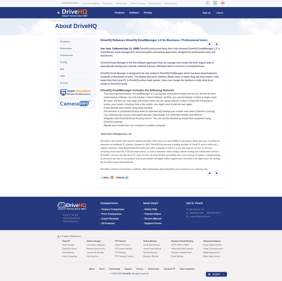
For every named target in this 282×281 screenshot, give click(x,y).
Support (128, 269)
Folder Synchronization (213, 249)
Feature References (72, 236)
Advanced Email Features (182, 249)
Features (120, 12)
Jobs (62, 76)
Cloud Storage (68, 245)
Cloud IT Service (70, 215)
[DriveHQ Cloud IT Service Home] (72, 12)
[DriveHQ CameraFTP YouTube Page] (222, 3)
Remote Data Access (96, 249)
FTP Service (120, 241)
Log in (220, 12)
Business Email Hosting (182, 241)
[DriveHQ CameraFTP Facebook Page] (207, 3)
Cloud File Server (69, 249)
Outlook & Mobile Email (181, 252)
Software (134, 12)
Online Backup (150, 241)
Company (65, 41)
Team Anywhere (170, 3)
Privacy (139, 269)
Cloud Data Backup (151, 245)
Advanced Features (212, 241)
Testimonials (66, 55)
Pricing (148, 12)
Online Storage (93, 241)
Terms (102, 269)
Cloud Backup (68, 252)
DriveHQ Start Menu (70, 3)
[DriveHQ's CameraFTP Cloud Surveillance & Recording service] (76, 103)
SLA (62, 69)
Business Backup (150, 256)
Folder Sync (107, 3)
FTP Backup (120, 252)
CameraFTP (169, 269)
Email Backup (177, 256)
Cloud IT (66, 241)
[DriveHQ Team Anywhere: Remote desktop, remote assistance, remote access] (76, 92)
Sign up (206, 12)
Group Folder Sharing (212, 245)
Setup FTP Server (122, 245)
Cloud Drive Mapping (90, 3)
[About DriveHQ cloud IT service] (72, 207)
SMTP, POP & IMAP (180, 245)
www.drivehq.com (199, 169)
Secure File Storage (95, 252)
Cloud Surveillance (71, 218)
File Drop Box (121, 3)
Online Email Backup (152, 249)
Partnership (66, 48)
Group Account (155, 3)
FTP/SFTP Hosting (138, 3)
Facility (63, 62)
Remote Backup (150, 252)
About (91, 269)
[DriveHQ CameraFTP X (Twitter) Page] (215, 3)
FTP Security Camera (124, 256)
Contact (64, 83)
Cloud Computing (69, 256)
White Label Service (211, 256)
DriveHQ (127, 273)
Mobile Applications (211, 252)
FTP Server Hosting (123, 249)
